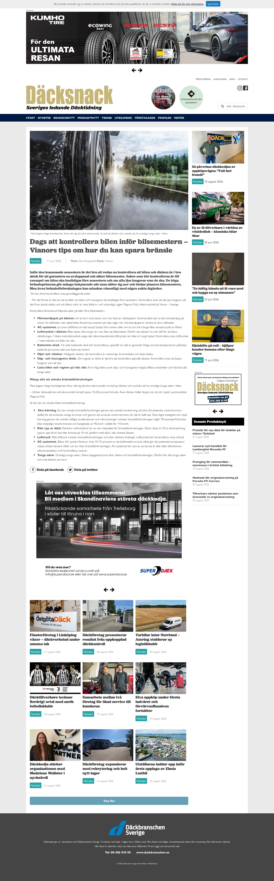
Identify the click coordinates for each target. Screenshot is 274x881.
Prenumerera (203, 79)
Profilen (164, 118)
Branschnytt (64, 118)
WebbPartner (153, 863)
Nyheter (44, 118)
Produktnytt (88, 118)
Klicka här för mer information (187, 4)
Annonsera (220, 79)
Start (30, 118)
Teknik (107, 118)
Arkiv (232, 79)
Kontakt (243, 79)
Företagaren (145, 118)
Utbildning (123, 118)
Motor (179, 118)
